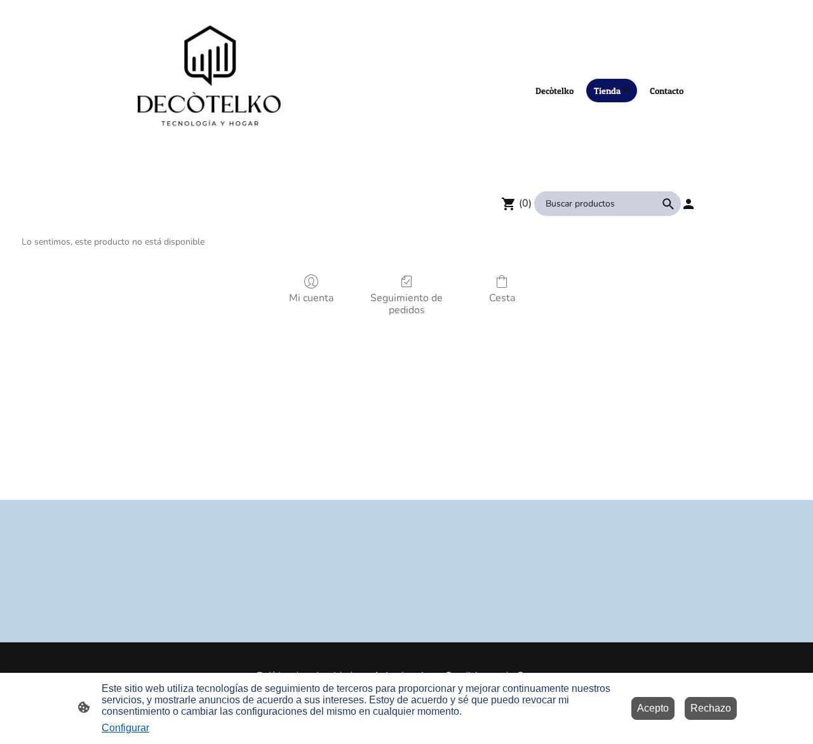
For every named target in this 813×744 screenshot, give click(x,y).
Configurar (125, 727)
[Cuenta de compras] (688, 204)
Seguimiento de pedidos (406, 303)
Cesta (502, 297)
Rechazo (710, 708)
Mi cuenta (311, 297)
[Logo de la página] (210, 90)
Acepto (653, 708)
